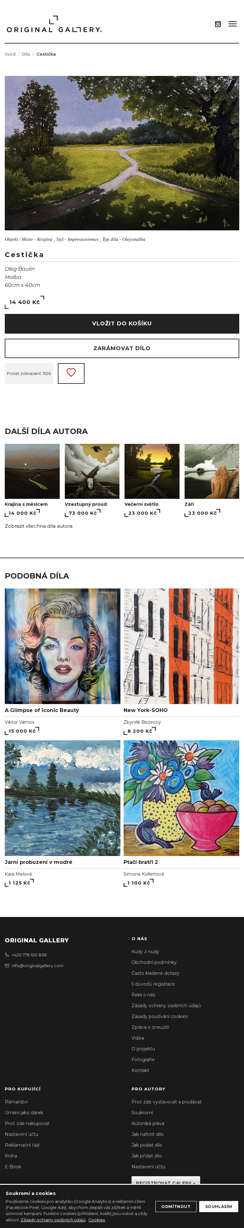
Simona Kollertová (144, 874)
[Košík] (218, 24)
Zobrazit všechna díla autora (38, 526)
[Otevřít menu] (232, 24)
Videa (138, 1038)
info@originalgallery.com (38, 965)
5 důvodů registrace (153, 984)
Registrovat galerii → (166, 1183)
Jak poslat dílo (147, 1145)
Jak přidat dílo (147, 1156)
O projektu (143, 1049)
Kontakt (140, 1070)
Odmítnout (175, 1206)
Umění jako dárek (24, 1113)
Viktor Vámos (19, 722)
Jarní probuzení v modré (38, 862)
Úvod (10, 54)
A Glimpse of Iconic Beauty (42, 710)
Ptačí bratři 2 (141, 862)
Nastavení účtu (21, 1134)
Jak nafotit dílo (148, 1134)
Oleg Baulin (20, 269)
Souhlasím (218, 1206)
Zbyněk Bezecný (142, 722)
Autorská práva (148, 1123)
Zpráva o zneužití (150, 1027)
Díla (26, 54)
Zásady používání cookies (159, 1016)
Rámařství (16, 1102)
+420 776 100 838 (29, 954)
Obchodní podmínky (154, 962)
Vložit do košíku (122, 323)
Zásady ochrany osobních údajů (166, 1005)
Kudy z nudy (145, 951)
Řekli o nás (143, 995)
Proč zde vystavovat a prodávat (167, 1102)
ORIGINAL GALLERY (37, 940)
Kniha (11, 1156)
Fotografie (143, 1059)
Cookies (96, 1220)
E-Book (13, 1167)
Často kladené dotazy (156, 973)
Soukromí (142, 1113)
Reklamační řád (22, 1145)
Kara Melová (18, 874)
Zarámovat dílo (122, 348)
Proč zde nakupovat (27, 1123)
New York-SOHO (146, 710)
